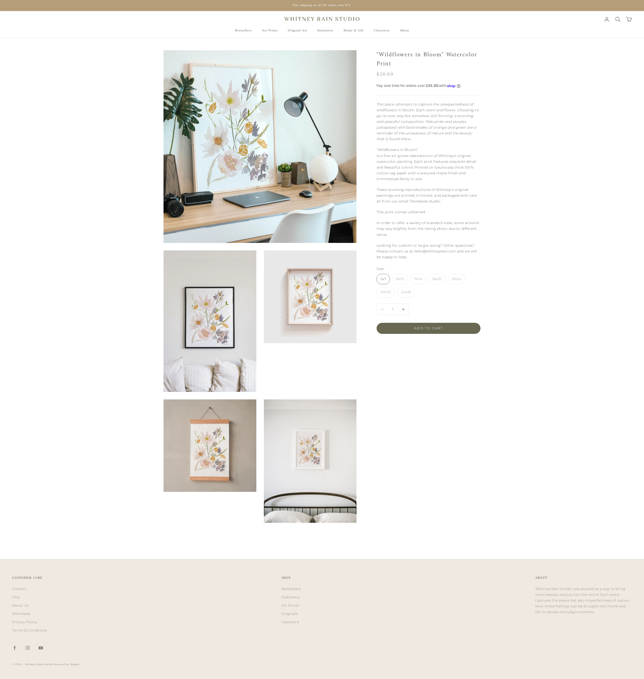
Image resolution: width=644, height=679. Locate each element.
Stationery (325, 30)
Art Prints (270, 30)
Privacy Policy (24, 622)
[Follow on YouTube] (40, 647)
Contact (19, 589)
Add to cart (428, 328)
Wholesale (21, 613)
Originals (289, 613)
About (404, 30)
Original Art (297, 30)
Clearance (382, 30)
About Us (20, 605)
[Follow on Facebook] (14, 647)
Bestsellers (243, 30)
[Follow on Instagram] (27, 647)
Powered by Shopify (67, 664)
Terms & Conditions (29, 630)
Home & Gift (354, 30)
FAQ (16, 597)
